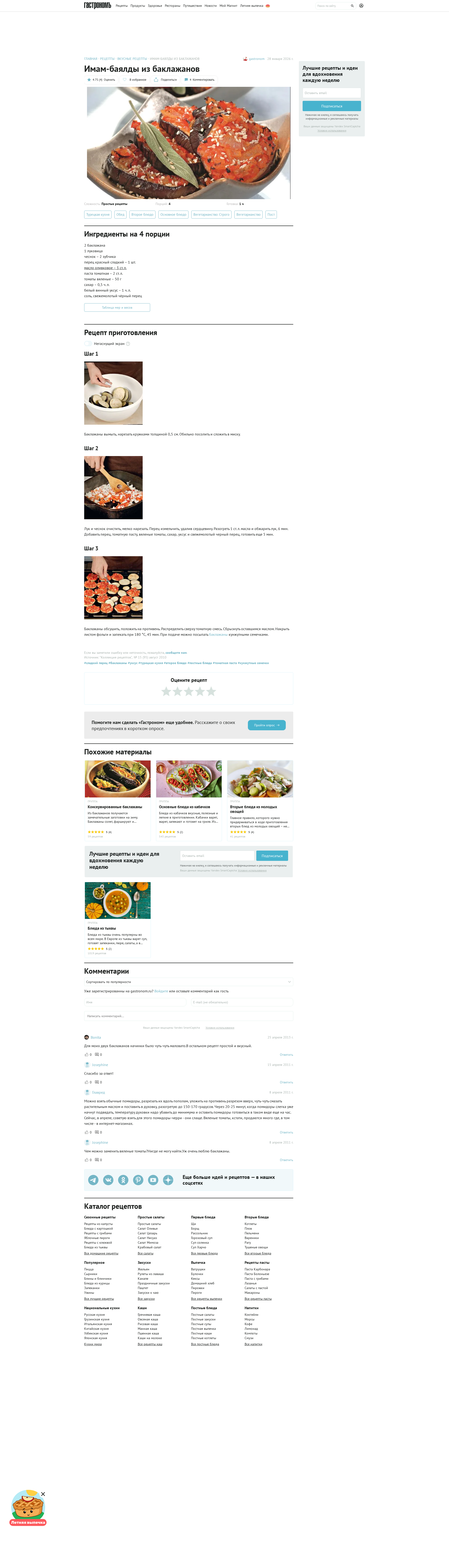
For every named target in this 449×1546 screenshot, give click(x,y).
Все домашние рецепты (101, 1253)
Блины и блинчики (98, 1278)
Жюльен (143, 1269)
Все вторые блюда (258, 1253)
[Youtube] (153, 1180)
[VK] (108, 1180)
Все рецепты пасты (258, 1299)
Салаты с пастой (256, 1288)
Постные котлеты (203, 1338)
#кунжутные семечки (253, 663)
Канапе (143, 1278)
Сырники (90, 1274)
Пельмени (252, 1233)
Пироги (196, 1292)
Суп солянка (200, 1242)
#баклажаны (117, 663)
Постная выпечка (203, 1329)
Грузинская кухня (96, 1319)
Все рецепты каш (150, 1344)
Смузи (249, 1338)
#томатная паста (224, 663)
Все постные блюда (205, 1344)
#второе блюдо (175, 663)
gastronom (256, 59)
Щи (193, 1224)
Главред (98, 1092)
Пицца (89, 1269)
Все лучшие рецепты (99, 1299)
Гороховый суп (201, 1238)
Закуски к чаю (148, 1292)
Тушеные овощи (256, 1247)
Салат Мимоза (148, 1242)
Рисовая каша (148, 1324)
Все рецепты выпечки (206, 1299)
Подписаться (272, 855)
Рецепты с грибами (98, 1233)
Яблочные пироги (97, 1238)
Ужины (89, 1292)
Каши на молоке (150, 1338)
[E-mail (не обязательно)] (242, 1002)
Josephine (100, 1064)
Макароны (252, 1292)
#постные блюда (199, 663)
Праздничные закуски (154, 1283)
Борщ (195, 1228)
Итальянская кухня (98, 1324)
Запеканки (92, 1288)
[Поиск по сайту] (335, 6)
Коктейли (251, 1314)
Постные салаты (202, 1314)
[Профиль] (362, 6)
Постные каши (201, 1333)
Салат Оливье (148, 1228)
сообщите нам (176, 652)
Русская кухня (94, 1314)
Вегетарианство (248, 214)
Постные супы (201, 1324)
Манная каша (147, 1329)
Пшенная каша (148, 1333)
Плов (248, 1228)
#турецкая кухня (150, 663)
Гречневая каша (149, 1314)
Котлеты (251, 1224)
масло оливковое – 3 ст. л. (105, 267)
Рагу (248, 1242)
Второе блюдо (142, 214)
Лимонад (251, 1329)
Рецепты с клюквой (98, 1242)
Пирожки (197, 1288)
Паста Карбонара (257, 1269)
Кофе (248, 1324)
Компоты (251, 1333)
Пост (271, 214)
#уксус (132, 663)
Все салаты (145, 1253)
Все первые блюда (204, 1253)
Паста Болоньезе (257, 1274)
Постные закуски (203, 1319)
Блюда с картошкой (98, 1228)
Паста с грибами (256, 1278)
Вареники (252, 1238)
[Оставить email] (217, 856)
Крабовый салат (149, 1247)
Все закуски (146, 1299)
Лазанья (251, 1283)
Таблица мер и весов (117, 307)
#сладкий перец (96, 663)
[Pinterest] (138, 1180)
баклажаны (219, 634)
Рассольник (199, 1233)
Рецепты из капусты (98, 1224)
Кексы (195, 1278)
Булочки (197, 1274)
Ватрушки (198, 1269)
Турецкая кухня (97, 214)
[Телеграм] (93, 1180)
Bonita (96, 1037)
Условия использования (252, 870)
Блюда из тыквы (96, 1247)
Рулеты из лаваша (151, 1274)
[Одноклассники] (123, 1180)
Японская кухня (95, 1338)
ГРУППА (93, 801)
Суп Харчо (198, 1247)
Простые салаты (149, 1224)
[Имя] (135, 1002)
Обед (120, 214)
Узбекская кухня (96, 1333)
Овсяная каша (148, 1319)
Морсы (249, 1319)
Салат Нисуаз (147, 1238)
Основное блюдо (173, 214)
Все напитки (253, 1344)
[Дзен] (168, 1180)
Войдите (161, 991)
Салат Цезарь (147, 1233)
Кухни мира (93, 1344)
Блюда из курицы (97, 1283)
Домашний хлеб (202, 1283)
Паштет (143, 1288)
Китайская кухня (96, 1329)
